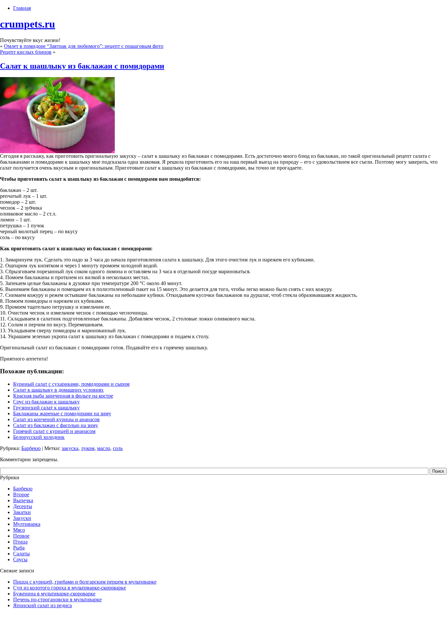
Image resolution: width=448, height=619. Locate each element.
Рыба (19, 547)
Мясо (19, 530)
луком (87, 448)
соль (118, 448)
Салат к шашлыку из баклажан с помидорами (82, 66)
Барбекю (31, 448)
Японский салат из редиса (42, 605)
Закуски (22, 518)
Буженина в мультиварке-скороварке (54, 593)
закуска (70, 448)
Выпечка (23, 500)
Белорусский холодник (39, 437)
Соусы (20, 559)
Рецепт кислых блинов (25, 52)
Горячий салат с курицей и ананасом (54, 431)
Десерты (22, 506)
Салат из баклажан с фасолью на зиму (55, 425)
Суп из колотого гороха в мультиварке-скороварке (69, 587)
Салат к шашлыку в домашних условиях (58, 390)
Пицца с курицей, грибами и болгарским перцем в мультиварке (84, 582)
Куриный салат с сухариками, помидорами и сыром (71, 384)
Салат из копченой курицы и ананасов (56, 419)
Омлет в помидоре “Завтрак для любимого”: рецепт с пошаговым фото (83, 46)
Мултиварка (26, 524)
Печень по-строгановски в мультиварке (57, 599)
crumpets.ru (27, 24)
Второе (21, 494)
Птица (20, 542)
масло (103, 448)
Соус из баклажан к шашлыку (46, 401)
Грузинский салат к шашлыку (46, 407)
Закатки (22, 512)
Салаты (21, 553)
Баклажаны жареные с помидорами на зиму (62, 413)
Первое (21, 536)
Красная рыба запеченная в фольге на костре (63, 396)
